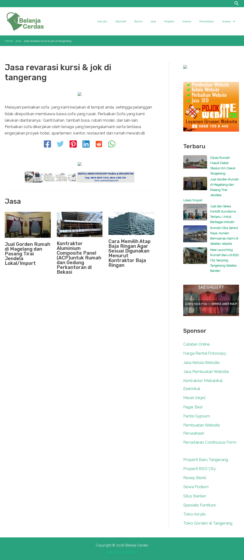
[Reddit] (98, 144)
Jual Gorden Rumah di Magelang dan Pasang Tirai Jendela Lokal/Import (27, 253)
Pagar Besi (193, 407)
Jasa (18, 41)
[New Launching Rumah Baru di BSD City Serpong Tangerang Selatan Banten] (195, 258)
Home (9, 41)
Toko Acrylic (194, 514)
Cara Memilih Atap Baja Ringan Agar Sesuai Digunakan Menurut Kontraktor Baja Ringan (129, 253)
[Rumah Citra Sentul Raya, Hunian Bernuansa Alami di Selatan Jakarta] (195, 236)
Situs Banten (194, 496)
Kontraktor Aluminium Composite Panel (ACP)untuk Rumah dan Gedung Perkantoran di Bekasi (79, 258)
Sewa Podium (195, 486)
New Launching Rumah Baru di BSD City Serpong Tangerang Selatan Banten (224, 260)
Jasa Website (129, 551)
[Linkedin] (86, 144)
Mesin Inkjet (194, 397)
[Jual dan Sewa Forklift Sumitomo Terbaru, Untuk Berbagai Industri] (195, 214)
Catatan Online (196, 344)
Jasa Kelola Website (201, 362)
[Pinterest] (73, 144)
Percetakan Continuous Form (209, 442)
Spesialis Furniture (199, 505)
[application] (232, 21)
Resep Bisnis (194, 477)
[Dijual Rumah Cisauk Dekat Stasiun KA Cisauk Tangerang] (195, 164)
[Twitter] (60, 144)
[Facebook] (47, 144)
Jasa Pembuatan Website (206, 371)
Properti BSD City (199, 468)
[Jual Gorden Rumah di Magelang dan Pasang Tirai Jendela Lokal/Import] (195, 186)
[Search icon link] (236, 4)
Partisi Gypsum (196, 416)
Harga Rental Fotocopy (204, 353)
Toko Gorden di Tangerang (207, 523)
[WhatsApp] (111, 144)
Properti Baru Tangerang (205, 459)
